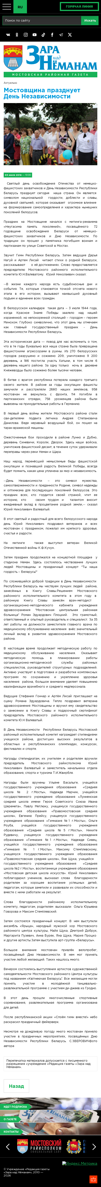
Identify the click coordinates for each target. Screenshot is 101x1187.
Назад (16, 1086)
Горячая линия (79, 6)
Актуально (10, 83)
